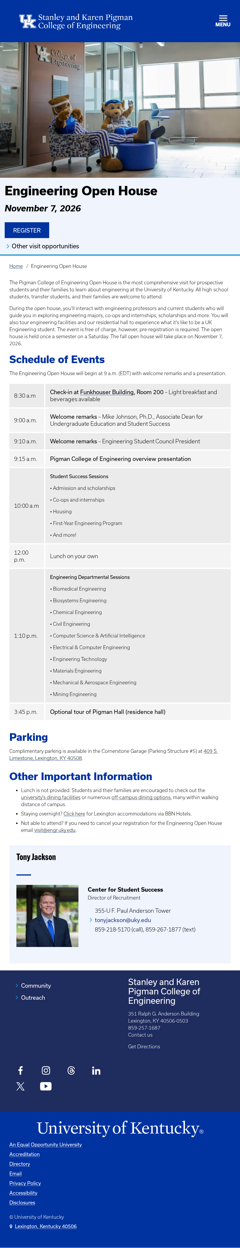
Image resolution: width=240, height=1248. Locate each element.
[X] (20, 1087)
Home (16, 266)
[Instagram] (45, 1071)
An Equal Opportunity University (45, 1144)
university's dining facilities (50, 797)
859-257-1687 (144, 1027)
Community (36, 985)
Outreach (33, 997)
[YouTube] (45, 1087)
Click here (74, 813)
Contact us (140, 1034)
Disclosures (22, 1202)
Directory (19, 1164)
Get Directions (144, 1046)
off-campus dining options (141, 797)
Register (27, 230)
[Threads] (71, 1071)
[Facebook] (20, 1071)
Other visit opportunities (45, 246)
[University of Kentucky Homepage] (120, 1129)
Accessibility (23, 1193)
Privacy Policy (25, 1183)
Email (15, 1173)
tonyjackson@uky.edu (123, 920)
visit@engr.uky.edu (55, 830)
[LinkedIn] (96, 1071)
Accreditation (24, 1154)
